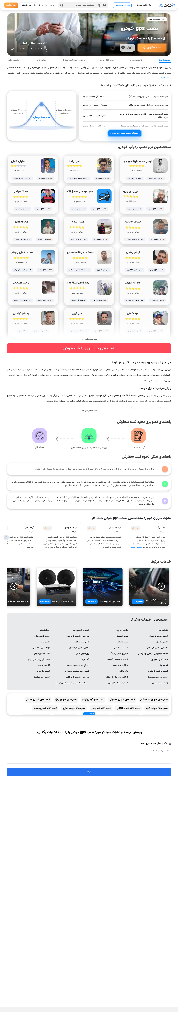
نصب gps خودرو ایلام (93, 699)
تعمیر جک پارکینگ (42, 677)
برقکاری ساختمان (120, 665)
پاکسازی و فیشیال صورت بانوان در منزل (71, 683)
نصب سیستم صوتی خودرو (63, 601)
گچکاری (85, 659)
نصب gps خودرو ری (101, 708)
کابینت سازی (44, 665)
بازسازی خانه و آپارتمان (118, 683)
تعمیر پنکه (45, 642)
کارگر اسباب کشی (81, 642)
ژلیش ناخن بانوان (160, 683)
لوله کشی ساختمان (41, 648)
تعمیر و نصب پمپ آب (118, 653)
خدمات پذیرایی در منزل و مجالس (153, 653)
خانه (163, 19)
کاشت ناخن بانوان (42, 653)
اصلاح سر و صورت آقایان (78, 665)
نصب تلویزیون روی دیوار (39, 659)
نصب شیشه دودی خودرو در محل (156, 601)
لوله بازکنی (123, 671)
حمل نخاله (45, 630)
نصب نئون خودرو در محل (110, 601)
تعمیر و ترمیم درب (81, 630)
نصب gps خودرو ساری (74, 708)
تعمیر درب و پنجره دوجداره (77, 671)
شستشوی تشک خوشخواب (116, 659)
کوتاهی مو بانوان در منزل (117, 677)
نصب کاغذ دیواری (42, 636)
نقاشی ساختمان (121, 648)
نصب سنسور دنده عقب (18, 601)
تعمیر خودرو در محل (158, 636)
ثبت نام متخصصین (122, 5)
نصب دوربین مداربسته (157, 677)
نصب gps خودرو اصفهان (122, 699)
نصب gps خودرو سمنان (45, 708)
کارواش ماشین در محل (157, 648)
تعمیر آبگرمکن (122, 636)
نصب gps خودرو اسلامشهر (154, 699)
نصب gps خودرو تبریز (157, 708)
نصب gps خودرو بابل (65, 699)
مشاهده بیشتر (136, 547)
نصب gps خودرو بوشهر (38, 699)
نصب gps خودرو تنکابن (128, 708)
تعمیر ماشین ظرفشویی (157, 671)
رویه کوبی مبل (82, 653)
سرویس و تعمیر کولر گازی (77, 677)
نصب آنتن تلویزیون (159, 659)
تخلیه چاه (163, 665)
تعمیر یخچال (162, 642)
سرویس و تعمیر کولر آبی (78, 636)
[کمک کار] (167, 5)
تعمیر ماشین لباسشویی (78, 648)
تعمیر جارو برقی (43, 671)
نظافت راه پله (122, 630)
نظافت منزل (162, 630)
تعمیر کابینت (122, 642)
